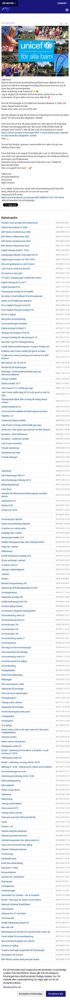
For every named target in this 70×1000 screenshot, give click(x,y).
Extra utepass (7, 785)
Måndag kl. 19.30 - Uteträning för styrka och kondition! (26, 767)
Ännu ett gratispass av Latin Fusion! (18, 264)
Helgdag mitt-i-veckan (11, 533)
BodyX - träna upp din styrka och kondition (21, 900)
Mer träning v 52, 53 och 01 (13, 362)
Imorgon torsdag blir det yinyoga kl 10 (19, 337)
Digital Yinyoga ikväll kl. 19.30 (15, 250)
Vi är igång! (6, 725)
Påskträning (6, 551)
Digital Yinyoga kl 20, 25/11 (14, 282)
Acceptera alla (55, 993)
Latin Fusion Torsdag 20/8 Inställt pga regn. (21, 425)
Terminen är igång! (9, 945)
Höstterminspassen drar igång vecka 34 (20, 840)
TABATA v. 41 (7, 416)
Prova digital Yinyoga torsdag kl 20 (17, 310)
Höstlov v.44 (7, 826)
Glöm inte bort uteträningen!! (14, 693)
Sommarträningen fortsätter (14, 323)
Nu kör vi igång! (8, 314)
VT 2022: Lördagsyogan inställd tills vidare (21, 278)
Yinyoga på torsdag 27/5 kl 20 (15, 333)
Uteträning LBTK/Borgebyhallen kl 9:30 (19, 588)
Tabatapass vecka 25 (11, 758)
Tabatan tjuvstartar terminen (14, 835)
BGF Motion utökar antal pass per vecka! (20, 959)
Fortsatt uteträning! (10, 448)
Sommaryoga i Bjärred (11, 519)
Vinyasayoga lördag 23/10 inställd (17, 291)
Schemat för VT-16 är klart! (13, 913)
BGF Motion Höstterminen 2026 (16, 232)
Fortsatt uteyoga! (9, 457)
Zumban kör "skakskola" (12, 877)
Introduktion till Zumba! (12, 955)
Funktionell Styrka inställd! (13, 420)
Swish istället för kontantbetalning (17, 936)
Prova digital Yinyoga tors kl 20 (15, 305)
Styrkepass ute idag (10, 452)
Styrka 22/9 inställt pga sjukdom (16, 300)
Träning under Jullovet (11, 702)
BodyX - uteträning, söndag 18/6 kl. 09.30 (20, 762)
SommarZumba (8, 643)
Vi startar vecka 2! (9, 565)
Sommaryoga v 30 (9, 624)
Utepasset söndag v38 (12, 597)
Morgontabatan (8, 872)
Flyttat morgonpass (10, 790)
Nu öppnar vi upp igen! (11, 273)
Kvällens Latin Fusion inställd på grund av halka (23, 351)
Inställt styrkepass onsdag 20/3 (16, 556)
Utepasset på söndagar (12, 688)
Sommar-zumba (8, 737)
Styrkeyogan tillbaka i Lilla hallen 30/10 (19, 255)
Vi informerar (7, 854)
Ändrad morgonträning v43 (14, 583)
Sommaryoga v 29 (9, 629)
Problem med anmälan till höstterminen (19, 223)
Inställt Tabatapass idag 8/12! (15, 922)
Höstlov (5, 578)
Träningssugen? (8, 698)
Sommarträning (8, 666)
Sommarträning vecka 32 (13, 615)
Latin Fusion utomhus (11, 443)
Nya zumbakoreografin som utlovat (17, 941)
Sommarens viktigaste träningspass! (18, 611)
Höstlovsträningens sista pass (15, 711)
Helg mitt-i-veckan (9, 546)
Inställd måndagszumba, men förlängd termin (22, 542)
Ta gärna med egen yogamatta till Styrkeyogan (23, 950)
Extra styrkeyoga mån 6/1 (13, 475)
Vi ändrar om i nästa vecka (13, 528)
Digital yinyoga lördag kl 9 (13, 328)
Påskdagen (6, 679)
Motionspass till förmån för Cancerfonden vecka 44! (25, 932)
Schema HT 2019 (9, 510)
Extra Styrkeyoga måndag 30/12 (16, 480)
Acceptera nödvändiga (30, 993)
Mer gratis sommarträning (13, 319)
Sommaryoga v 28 (9, 633)
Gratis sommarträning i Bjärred (15, 524)
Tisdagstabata (8, 670)
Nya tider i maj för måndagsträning (17, 342)
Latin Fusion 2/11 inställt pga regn (17, 388)
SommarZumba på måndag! (14, 652)
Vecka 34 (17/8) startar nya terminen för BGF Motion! (25, 429)
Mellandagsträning (10, 484)
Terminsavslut (7, 918)
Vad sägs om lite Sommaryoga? (16, 647)
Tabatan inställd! (9, 379)
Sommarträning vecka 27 (13, 638)
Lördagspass (7, 716)
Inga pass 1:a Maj (9, 867)
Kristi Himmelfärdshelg (12, 863)
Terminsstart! (7, 909)
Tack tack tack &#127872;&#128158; (18, 817)
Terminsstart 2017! (9, 808)
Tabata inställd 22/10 (11, 406)
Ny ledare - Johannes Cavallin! (15, 439)
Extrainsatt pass (8, 858)
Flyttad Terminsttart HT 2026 (14, 227)
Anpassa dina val (12, 987)
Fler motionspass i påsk (12, 684)
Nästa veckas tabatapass (13, 741)
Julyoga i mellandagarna (12, 569)
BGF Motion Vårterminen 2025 (15, 245)
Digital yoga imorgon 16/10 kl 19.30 (18, 259)
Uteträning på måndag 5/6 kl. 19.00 (17, 776)
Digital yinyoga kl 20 (10, 287)
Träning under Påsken (11, 803)
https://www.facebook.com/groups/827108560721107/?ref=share (32, 197)
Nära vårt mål (7, 927)
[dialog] (35, 981)
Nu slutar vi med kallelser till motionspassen (21, 296)
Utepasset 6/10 (8, 501)
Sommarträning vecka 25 (13, 656)
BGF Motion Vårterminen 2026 (15, 236)
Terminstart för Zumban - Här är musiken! (20, 895)
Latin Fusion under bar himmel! (15, 268)
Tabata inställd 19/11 (11, 383)
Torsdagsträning (9, 592)
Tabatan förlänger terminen (14, 849)
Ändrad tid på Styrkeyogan (13, 367)
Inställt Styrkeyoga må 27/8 (14, 601)
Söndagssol (7, 721)
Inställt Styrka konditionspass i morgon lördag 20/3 (25, 346)
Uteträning (6, 471)
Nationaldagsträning (11, 780)
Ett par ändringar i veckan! (13, 560)
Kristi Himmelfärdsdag (11, 675)
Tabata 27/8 (6, 505)
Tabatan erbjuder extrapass (14, 831)
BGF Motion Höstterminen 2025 (16, 241)
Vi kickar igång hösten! (12, 606)
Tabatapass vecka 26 (11, 746)
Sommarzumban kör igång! (14, 661)
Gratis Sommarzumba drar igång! (16, 845)
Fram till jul (6, 489)
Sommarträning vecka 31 (13, 620)
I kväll (4, 822)
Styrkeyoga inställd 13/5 (12, 537)
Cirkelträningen (8, 890)
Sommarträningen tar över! (13, 771)
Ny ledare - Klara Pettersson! (14, 434)
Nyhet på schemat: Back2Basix (15, 904)
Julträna (5, 574)
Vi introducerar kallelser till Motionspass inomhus (24, 411)
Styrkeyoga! (6, 881)
